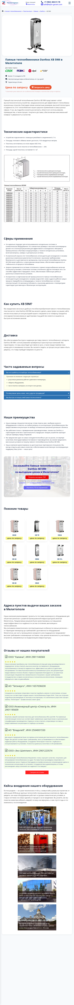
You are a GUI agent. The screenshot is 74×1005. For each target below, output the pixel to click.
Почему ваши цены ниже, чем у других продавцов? (25, 393)
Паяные (36, 11)
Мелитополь (31, 4)
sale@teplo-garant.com (52, 4)
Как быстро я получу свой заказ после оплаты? (23, 397)
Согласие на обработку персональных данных (42, 482)
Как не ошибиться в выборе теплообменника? (23, 372)
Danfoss (42, 11)
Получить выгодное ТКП (37, 477)
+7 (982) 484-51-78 (52, 2)
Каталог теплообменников (13, 11)
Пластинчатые (27, 11)
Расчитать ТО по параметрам (37, 487)
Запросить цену (42, 87)
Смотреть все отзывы (37, 772)
